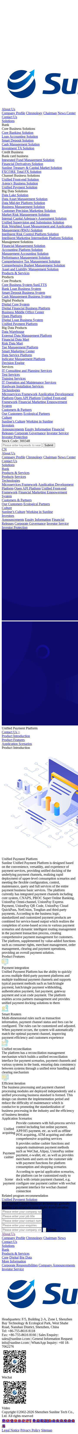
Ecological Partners (36, 413)
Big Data (26, 1257)
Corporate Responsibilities (20, 1265)
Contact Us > (11, 732)
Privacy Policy (30, 1430)
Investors (8, 425)
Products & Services (15, 273)
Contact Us (9, 117)
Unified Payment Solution (19, 1199)
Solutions (8, 121)
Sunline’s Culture (13, 421)
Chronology (34, 113)
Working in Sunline (39, 421)
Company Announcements (57, 1265)
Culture (7, 417)
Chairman (50, 113)
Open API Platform (27, 398)
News (62, 1238)
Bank (5, 469)
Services (20, 477)
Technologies (11, 390)
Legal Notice (11, 1430)
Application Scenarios (17, 744)
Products (8, 477)
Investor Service (58, 433)
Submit (51, 1229)
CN (4, 449)
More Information (14, 1261)
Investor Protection (15, 437)
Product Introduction (16, 736)
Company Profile (13, 113)
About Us (8, 109)
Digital (14, 1257)
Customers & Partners (17, 410)
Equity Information (38, 429)
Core (5, 1257)
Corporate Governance (30, 433)
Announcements (13, 429)
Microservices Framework (19, 394)
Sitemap (46, 1430)
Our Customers (12, 413)
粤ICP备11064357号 (16, 1421)
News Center (67, 113)
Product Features (13, 740)
